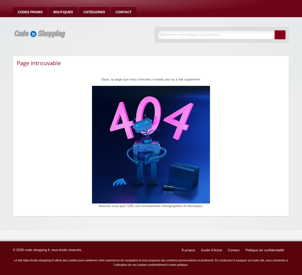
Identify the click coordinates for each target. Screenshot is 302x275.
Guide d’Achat (211, 250)
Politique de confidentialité (264, 250)
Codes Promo (30, 12)
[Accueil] (151, 144)
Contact (124, 12)
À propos (188, 250)
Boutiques (63, 12)
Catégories (94, 12)
